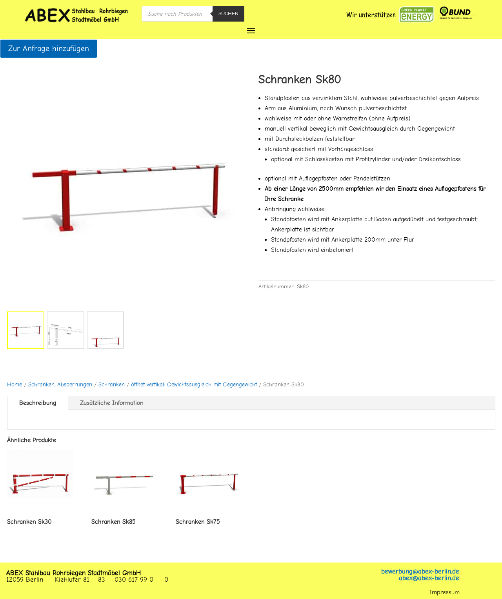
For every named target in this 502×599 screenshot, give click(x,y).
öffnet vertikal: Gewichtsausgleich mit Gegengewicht (194, 384)
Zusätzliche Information (112, 402)
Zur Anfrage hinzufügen (48, 48)
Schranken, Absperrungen (60, 384)
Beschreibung (37, 402)
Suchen (228, 13)
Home (14, 384)
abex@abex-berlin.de (429, 578)
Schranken (111, 384)
